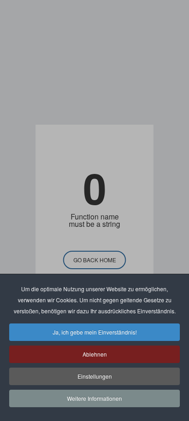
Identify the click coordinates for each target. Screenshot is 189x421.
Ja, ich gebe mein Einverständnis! (95, 332)
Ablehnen (95, 354)
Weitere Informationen (94, 398)
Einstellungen (95, 376)
